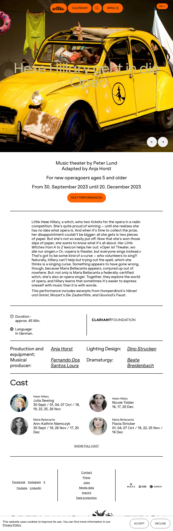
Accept (139, 523)
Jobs (86, 482)
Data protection (86, 498)
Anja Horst (62, 348)
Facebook (18, 482)
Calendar (79, 8)
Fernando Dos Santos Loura (65, 362)
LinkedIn (35, 488)
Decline (160, 523)
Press (86, 477)
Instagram (34, 482)
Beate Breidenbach (140, 362)
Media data (86, 487)
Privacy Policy (12, 525)
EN (161, 6)
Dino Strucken (141, 348)
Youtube (21, 488)
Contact (86, 472)
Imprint (86, 492)
